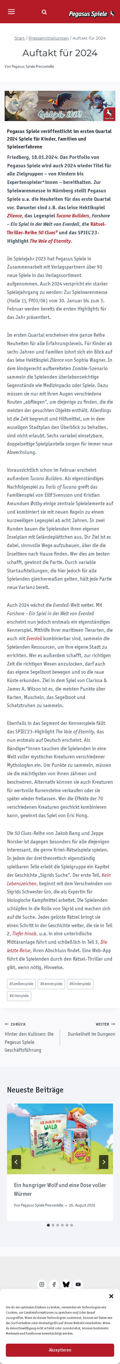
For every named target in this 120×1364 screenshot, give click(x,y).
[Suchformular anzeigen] (44, 12)
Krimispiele (19, 996)
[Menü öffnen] (11, 11)
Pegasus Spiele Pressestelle (33, 67)
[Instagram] (42, 1284)
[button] (111, 1296)
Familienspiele (21, 984)
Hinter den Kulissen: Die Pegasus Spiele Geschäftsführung (29, 1038)
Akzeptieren (60, 1350)
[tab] (48, 1225)
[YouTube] (78, 1284)
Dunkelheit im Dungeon (91, 1030)
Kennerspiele (51, 984)
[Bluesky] (66, 1284)
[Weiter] (103, 1162)
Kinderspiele (80, 984)
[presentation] (60, 1139)
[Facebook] (54, 1284)
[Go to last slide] (16, 1162)
